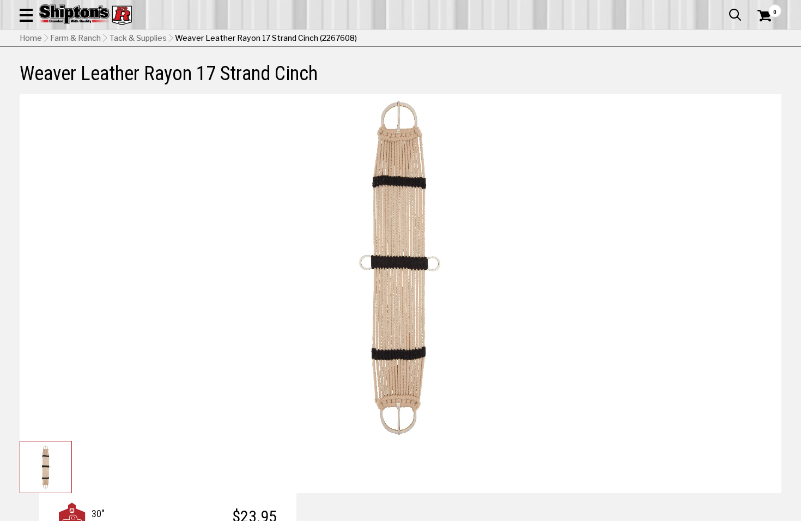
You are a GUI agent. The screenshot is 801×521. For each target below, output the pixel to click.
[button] (26, 14)
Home (31, 38)
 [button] (735, 15)
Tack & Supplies (138, 38)
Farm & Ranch (75, 38)
